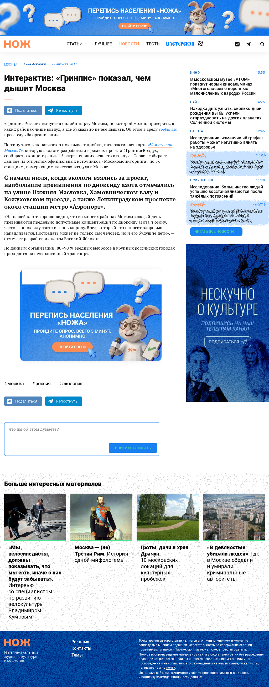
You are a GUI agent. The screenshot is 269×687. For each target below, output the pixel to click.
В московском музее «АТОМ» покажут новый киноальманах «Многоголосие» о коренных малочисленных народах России (223, 86)
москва (10, 64)
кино (195, 73)
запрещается (164, 659)
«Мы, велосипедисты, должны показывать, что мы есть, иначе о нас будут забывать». (34, 582)
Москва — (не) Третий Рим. (101, 553)
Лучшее (103, 44)
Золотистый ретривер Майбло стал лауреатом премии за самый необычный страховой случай (226, 216)
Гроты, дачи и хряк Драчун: (165, 563)
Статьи (74, 44)
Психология (201, 180)
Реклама (80, 641)
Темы (77, 655)
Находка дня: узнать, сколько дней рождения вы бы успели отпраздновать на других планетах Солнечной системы (225, 115)
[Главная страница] (17, 44)
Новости (129, 44)
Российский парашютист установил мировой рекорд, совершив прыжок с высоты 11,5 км (226, 167)
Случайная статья (200, 43)
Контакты (81, 648)
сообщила (168, 129)
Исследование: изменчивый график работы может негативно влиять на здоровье (226, 143)
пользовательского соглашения (226, 673)
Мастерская (180, 44)
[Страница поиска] (262, 44)
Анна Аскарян (34, 64)
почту (170, 667)
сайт (194, 102)
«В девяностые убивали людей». (233, 563)
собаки (197, 205)
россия (43, 383)
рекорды (198, 155)
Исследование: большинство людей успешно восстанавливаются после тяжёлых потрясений (226, 192)
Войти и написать (133, 448)
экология (72, 383)
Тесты (153, 44)
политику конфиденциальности (165, 677)
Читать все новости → (216, 231)
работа (196, 131)
